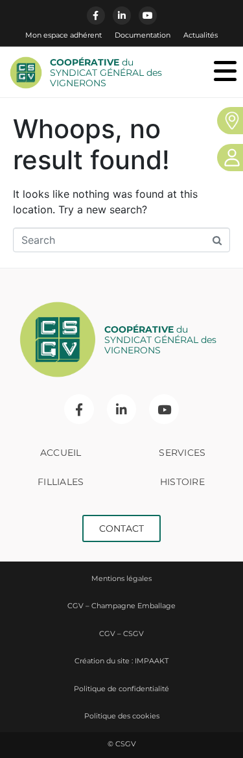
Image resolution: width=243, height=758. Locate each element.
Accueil (61, 452)
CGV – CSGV (121, 633)
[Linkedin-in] (122, 15)
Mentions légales (121, 578)
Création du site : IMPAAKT (121, 660)
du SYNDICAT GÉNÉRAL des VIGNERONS (106, 72)
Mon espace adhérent (63, 35)
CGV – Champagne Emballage (121, 605)
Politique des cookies (121, 715)
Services (182, 452)
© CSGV (122, 743)
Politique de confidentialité (121, 688)
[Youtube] (148, 15)
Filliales (61, 482)
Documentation (142, 35)
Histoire (182, 482)
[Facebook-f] (96, 15)
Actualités (200, 35)
